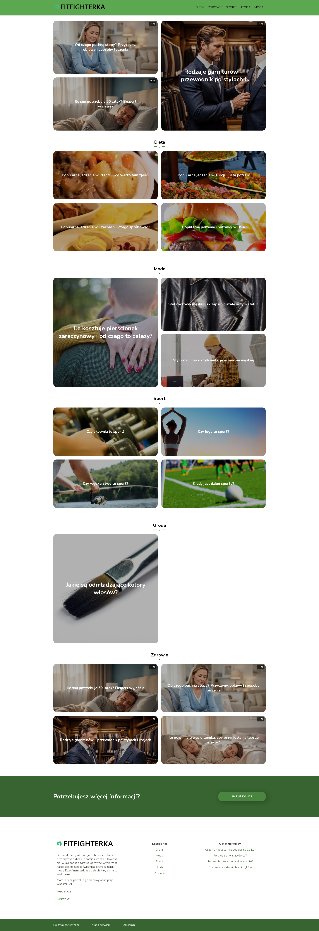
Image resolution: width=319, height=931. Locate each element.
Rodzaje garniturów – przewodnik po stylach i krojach (213, 75)
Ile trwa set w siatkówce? (230, 856)
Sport (231, 7)
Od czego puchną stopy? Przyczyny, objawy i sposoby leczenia (105, 47)
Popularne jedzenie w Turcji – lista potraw (214, 175)
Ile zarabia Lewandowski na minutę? (230, 861)
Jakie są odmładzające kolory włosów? (105, 588)
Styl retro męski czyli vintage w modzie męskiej (213, 360)
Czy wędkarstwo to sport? (105, 483)
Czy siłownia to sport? (105, 431)
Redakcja (64, 891)
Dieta (200, 7)
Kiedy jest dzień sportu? (213, 483)
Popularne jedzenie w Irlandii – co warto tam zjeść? (105, 175)
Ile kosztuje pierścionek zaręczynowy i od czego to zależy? (105, 332)
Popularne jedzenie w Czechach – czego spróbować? (105, 227)
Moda (259, 7)
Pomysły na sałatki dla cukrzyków (230, 867)
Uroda (245, 7)
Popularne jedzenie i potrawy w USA (213, 227)
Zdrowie (215, 7)
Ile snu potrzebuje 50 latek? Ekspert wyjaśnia (105, 104)
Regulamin (128, 925)
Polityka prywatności (66, 925)
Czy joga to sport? (213, 431)
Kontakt (63, 899)
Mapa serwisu (101, 925)
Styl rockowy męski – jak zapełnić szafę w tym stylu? (213, 304)
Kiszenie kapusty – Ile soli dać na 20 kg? (230, 850)
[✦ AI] (234, 130)
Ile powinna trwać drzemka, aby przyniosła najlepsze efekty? (214, 740)
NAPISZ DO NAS (242, 796)
